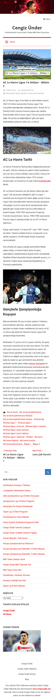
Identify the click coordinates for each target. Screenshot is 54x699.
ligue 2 (37, 444)
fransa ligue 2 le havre (14, 426)
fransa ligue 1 (10, 423)
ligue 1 (28, 444)
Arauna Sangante (36, 363)
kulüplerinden (45, 181)
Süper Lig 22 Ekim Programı (15, 512)
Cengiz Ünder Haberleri (27, 669)
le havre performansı (13, 444)
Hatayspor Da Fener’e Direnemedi (18, 506)
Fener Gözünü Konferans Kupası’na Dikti (21, 522)
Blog (7, 93)
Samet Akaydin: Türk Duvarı (15, 538)
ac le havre (13, 412)
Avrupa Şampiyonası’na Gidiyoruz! (18, 543)
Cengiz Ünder (27, 28)
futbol (12, 93)
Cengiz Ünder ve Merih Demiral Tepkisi (20, 533)
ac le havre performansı (30, 412)
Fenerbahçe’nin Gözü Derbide (16, 517)
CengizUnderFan (27, 90)
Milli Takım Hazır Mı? (12, 570)
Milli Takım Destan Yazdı (14, 559)
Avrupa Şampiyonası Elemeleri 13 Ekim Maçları (24, 554)
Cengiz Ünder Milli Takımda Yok (17, 564)
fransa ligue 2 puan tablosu (16, 433)
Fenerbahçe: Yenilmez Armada (16, 575)
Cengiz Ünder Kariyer (27, 674)
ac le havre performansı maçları (18, 419)
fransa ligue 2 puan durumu (16, 430)
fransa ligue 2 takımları (14, 437)
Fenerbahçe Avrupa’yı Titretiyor (16, 485)
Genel (30, 93)
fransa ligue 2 (25, 423)
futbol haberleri (21, 93)
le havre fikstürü (11, 440)
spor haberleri (38, 93)
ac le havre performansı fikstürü (18, 415)
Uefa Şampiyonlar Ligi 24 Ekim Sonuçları (21, 496)
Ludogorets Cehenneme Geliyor (17, 490)
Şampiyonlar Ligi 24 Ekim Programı (18, 501)
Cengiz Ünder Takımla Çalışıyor (17, 527)
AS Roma (7, 614)
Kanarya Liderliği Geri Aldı (14, 580)
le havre (39, 437)
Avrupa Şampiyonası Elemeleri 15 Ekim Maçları (24, 549)
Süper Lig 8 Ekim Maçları (14, 586)
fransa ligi (39, 419)
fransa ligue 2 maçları (36, 426)
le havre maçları (28, 440)
